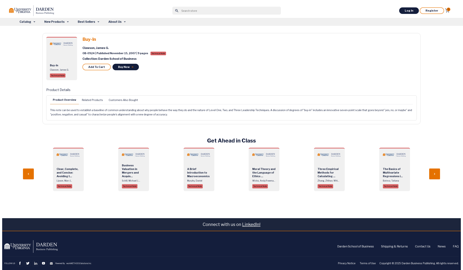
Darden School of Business (355, 246)
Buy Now (124, 67)
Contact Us (422, 246)
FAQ (456, 246)
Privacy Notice (347, 263)
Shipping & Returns (394, 246)
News (442, 246)
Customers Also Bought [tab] (123, 99)
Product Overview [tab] (64, 99)
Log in (409, 10)
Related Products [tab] (92, 99)
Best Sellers (87, 21)
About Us (115, 21)
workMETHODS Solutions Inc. (78, 263)
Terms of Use (368, 263)
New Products (54, 21)
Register (432, 10)
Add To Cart (96, 67)
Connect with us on (231, 224)
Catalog (26, 21)
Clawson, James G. (95, 48)
